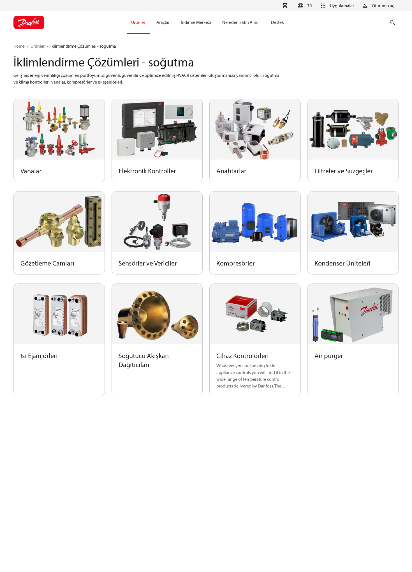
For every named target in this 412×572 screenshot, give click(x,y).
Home (19, 46)
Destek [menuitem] (277, 22)
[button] (304, 5)
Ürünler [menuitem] (138, 22)
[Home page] (28, 22)
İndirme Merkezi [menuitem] (196, 22)
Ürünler (38, 46)
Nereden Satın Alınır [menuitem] (241, 22)
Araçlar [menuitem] (163, 22)
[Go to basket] (284, 5)
